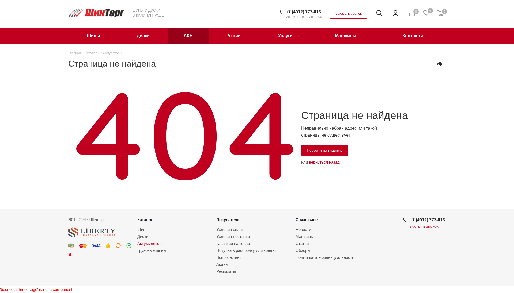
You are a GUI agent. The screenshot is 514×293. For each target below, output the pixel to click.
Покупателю (228, 219)
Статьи (302, 243)
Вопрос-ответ (228, 257)
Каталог (145, 219)
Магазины (305, 236)
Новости (303, 229)
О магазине (307, 219)
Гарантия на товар (233, 243)
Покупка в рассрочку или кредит (246, 250)
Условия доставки (233, 236)
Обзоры (303, 250)
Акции (222, 264)
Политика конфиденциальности (325, 257)
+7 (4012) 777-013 (303, 12)
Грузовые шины (151, 250)
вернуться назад (324, 162)
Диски (142, 236)
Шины (142, 229)
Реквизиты (226, 271)
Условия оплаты (231, 229)
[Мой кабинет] (395, 13)
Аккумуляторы (150, 243)
